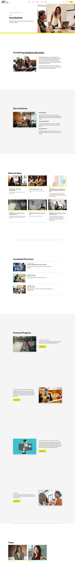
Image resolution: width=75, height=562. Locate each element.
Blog (41, 1)
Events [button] (37, 1)
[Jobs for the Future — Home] (5, 2)
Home (10, 12)
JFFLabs (21, 12)
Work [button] (29, 1)
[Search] (64, 2)
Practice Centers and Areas (15, 12)
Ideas (33, 1)
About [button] (46, 1)
